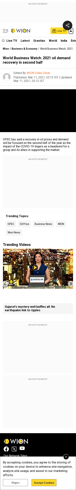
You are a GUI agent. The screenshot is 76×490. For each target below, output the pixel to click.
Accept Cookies (44, 482)
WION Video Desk (38, 73)
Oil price (24, 223)
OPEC (11, 223)
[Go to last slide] (5, 284)
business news (43, 223)
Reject (15, 482)
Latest (25, 40)
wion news (14, 232)
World (53, 40)
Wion (6, 48)
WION (61, 223)
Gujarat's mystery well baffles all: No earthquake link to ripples (30, 308)
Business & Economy (24, 48)
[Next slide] (71, 284)
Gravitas (39, 40)
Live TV (11, 40)
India (64, 40)
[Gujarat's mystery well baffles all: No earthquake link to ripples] (38, 287)
